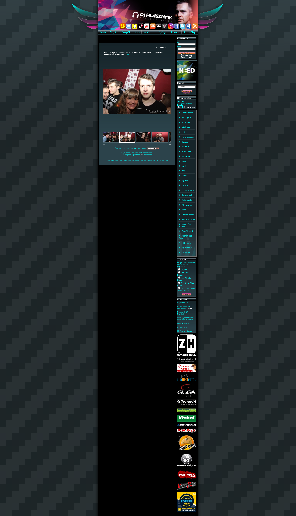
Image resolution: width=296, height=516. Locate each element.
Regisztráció (186, 55)
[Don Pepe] (186, 432)
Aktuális (103, 32)
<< (104, 144)
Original (184, 270)
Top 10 (184, 166)
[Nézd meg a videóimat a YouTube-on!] (147, 28)
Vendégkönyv (160, 32)
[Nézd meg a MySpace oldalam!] (189, 28)
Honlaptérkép (189, 32)
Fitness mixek (186, 151)
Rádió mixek (186, 127)
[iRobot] (186, 421)
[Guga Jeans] (186, 397)
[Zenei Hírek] (186, 355)
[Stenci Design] (186, 467)
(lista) (190, 308)
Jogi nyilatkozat (187, 248)
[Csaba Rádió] (186, 511)
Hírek (183, 132)
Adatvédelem (186, 243)
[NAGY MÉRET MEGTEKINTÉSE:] (137, 91)
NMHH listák (186, 156)
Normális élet (186, 252)
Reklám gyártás (187, 200)
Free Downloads (187, 113)
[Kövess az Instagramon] (171, 28)
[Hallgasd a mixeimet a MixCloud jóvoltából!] (159, 28)
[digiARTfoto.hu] (186, 380)
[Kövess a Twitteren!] (183, 28)
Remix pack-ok (187, 195)
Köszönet (185, 185)
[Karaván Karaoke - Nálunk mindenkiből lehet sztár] (186, 450)
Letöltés (146, 32)
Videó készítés (187, 205)
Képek (137, 32)
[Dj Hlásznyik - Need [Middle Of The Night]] (187, 80)
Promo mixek (186, 122)
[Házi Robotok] (186, 425)
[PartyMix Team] (186, 479)
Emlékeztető (186, 57)
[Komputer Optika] (186, 371)
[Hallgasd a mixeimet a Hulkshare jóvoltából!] (165, 28)
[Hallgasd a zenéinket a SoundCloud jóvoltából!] (153, 28)
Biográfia (113, 32)
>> (170, 144)
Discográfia (126, 32)
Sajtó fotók (185, 181)
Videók (184, 161)
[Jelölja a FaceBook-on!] (177, 28)
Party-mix (175, 32)
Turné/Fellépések (187, 137)
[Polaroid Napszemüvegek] (186, 405)
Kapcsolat (185, 142)
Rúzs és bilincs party (188, 219)
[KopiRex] (186, 489)
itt (142, 155)
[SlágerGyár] (186, 412)
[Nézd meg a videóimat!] (123, 28)
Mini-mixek (185, 147)
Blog (183, 171)
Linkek (184, 210)
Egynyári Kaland (187, 231)
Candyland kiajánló (188, 214)
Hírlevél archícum (187, 190)
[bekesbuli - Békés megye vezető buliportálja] (186, 361)
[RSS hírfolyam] (195, 28)
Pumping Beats (187, 118)
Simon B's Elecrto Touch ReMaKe (186, 289)
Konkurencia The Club (120, 52)
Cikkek (184, 176)
